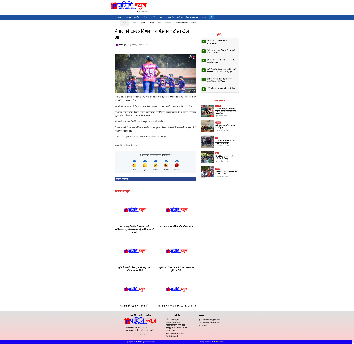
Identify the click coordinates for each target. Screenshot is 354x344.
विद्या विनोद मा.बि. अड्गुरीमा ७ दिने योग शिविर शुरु (225, 157)
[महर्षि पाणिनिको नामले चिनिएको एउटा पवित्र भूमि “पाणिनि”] (176, 251)
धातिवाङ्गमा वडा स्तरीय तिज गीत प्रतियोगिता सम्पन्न (226, 172)
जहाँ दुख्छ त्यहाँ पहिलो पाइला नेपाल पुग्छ (225, 126)
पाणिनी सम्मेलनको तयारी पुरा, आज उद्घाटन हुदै (176, 306)
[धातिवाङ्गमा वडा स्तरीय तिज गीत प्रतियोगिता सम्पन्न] (207, 172)
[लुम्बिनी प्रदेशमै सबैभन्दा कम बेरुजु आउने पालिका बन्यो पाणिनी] (134, 251)
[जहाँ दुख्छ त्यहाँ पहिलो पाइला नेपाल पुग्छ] (207, 126)
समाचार (217, 153)
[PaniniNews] (128, 5)
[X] (140, 334)
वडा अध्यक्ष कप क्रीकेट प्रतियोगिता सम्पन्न (176, 227)
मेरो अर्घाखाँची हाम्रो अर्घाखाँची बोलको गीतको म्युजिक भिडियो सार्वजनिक (225, 111)
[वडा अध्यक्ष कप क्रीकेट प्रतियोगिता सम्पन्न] (176, 210)
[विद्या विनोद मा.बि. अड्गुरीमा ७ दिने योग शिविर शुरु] (207, 157)
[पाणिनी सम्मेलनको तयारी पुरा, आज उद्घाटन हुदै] (176, 289)
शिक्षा (217, 138)
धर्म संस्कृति (218, 106)
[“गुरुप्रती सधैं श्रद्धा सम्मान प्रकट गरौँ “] (134, 289)
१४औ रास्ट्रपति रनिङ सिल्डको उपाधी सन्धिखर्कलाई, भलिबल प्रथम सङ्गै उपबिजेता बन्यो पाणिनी (134, 229)
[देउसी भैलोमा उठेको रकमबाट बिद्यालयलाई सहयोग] (207, 142)
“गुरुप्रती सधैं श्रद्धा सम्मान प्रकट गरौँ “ (135, 306)
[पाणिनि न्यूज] (117, 45)
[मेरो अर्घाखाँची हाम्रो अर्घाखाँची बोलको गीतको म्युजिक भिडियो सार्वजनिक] (207, 111)
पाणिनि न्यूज (122, 45)
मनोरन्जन (218, 169)
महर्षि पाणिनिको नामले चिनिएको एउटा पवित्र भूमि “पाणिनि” (177, 269)
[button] (211, 17)
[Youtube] (144, 334)
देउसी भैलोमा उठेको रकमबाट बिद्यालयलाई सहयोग (225, 142)
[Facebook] (136, 334)
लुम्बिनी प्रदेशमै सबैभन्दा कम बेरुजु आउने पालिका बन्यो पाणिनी (134, 269)
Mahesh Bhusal (219, 342)
